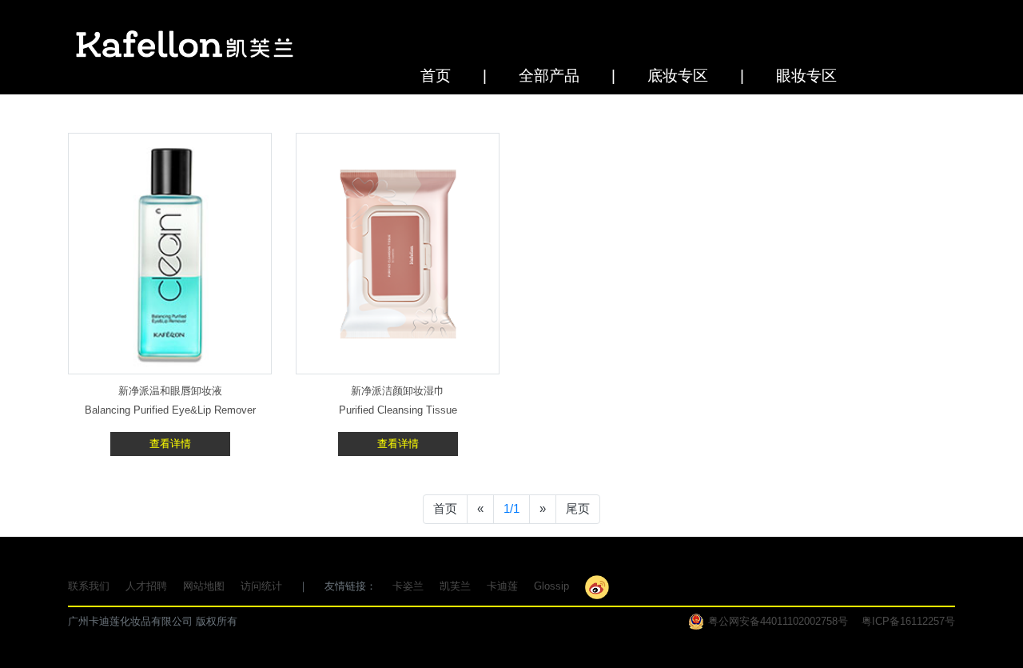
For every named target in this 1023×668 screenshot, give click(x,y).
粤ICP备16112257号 (908, 621)
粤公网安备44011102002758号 (778, 621)
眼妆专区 (806, 75)
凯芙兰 (455, 586)
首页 (435, 75)
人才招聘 (146, 586)
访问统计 (261, 586)
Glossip (551, 586)
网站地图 (204, 586)
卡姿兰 (408, 586)
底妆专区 (677, 75)
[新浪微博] (597, 586)
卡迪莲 (502, 586)
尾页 (578, 508)
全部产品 (549, 75)
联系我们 (88, 586)
